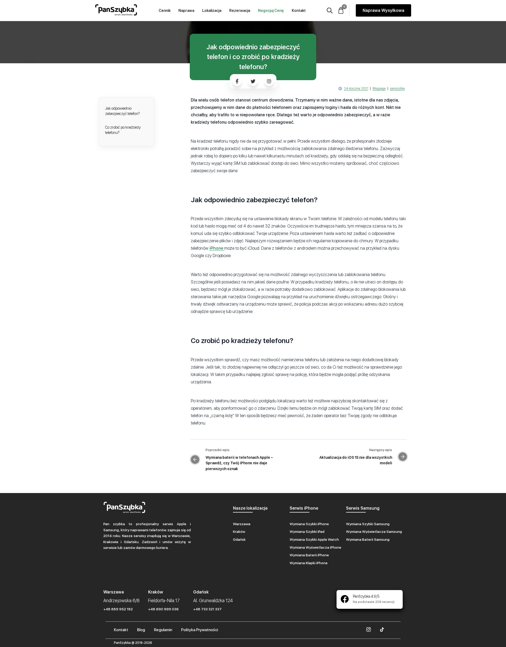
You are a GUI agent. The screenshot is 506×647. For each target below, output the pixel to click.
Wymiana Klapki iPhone (309, 563)
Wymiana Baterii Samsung (368, 539)
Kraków (239, 531)
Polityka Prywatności (199, 629)
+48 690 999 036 (163, 609)
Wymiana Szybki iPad (307, 531)
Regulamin (163, 629)
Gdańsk (239, 539)
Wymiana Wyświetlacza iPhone (315, 547)
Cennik (165, 10)
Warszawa (241, 524)
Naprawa (186, 10)
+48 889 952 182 (118, 609)
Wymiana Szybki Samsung (368, 524)
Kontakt (299, 10)
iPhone (217, 248)
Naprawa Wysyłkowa (383, 10)
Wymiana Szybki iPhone (309, 524)
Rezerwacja (239, 10)
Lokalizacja (211, 10)
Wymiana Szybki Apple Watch (314, 539)
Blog (141, 629)
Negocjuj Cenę (271, 10)
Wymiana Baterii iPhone (309, 555)
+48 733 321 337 (207, 609)
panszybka (397, 88)
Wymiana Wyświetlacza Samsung (374, 531)
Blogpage (379, 88)
